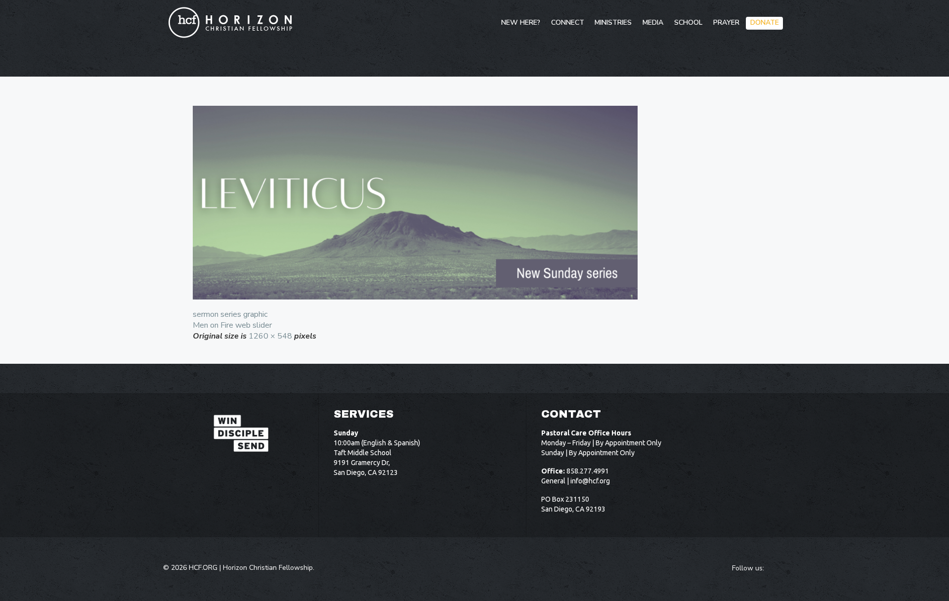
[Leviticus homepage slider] (474, 203)
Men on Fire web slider (232, 325)
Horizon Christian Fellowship (268, 567)
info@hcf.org (590, 481)
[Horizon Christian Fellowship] (231, 22)
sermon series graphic (230, 314)
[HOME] (486, 23)
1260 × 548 (270, 336)
